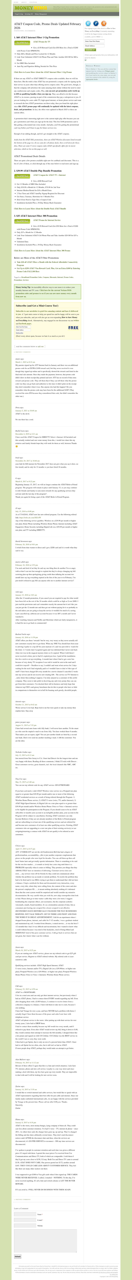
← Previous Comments (22, 352)
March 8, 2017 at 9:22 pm (25, 481)
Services (26, 280)
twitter (76, 320)
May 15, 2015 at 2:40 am (24, 782)
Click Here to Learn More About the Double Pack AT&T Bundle (40, 208)
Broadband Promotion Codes (31, 277)
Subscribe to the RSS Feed (103, 23)
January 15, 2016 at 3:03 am (26, 595)
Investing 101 (29, 14)
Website (40, 1226)
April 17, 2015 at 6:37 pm (25, 848)
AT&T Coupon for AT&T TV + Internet (49, 175)
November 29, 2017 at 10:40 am (27, 460)
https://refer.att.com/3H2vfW (30, 517)
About (24, 2)
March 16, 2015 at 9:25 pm (25, 950)
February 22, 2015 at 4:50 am (26, 989)
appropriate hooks (92, 79)
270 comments (30, 31)
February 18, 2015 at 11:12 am (27, 1062)
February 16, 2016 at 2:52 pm (26, 565)
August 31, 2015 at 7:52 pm (25, 725)
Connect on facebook (96, 23)
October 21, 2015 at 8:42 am (26, 704)
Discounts (53, 277)
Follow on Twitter (88, 23)
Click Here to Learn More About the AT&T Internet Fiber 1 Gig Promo (43, 72)
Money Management (41, 14)
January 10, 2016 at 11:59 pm (26, 637)
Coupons (33, 2)
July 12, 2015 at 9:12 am (24, 755)
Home (16, 2)
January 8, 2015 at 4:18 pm (25, 1122)
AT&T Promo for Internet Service (47, 220)
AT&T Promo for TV (41, 41)
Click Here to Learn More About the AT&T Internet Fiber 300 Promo (42, 250)
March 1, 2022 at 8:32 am (25, 362)
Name (40, 1214)
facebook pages (25, 323)
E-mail (40, 1220)
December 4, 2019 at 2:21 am (26, 434)
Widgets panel (109, 71)
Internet (60, 277)
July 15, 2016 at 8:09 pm (24, 511)
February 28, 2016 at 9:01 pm (26, 544)
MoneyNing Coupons (34, 8)
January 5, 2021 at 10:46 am (26, 410)
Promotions (18, 280)
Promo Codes (68, 277)
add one (41, 346)
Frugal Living (19, 14)
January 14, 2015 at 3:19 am (26, 1089)
